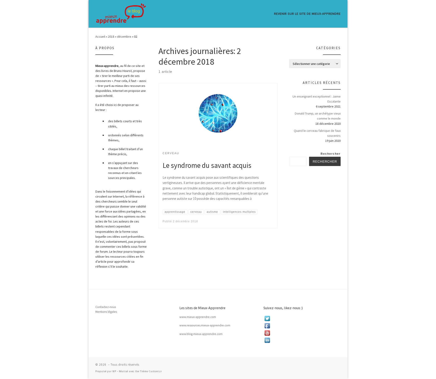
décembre (124, 36)
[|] (121, 13)
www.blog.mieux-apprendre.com (201, 334)
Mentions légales (106, 312)
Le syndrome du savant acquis (207, 165)
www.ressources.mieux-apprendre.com (204, 325)
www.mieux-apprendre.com (197, 317)
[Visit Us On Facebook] (302, 325)
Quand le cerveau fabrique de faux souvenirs (317, 133)
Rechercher (331, 153)
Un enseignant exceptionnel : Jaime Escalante (316, 98)
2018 (111, 36)
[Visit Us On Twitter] (302, 318)
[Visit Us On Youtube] (302, 333)
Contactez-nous (105, 307)
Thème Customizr (151, 371)
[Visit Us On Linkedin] (302, 340)
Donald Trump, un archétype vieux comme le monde (318, 115)
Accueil (100, 36)
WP (114, 371)
